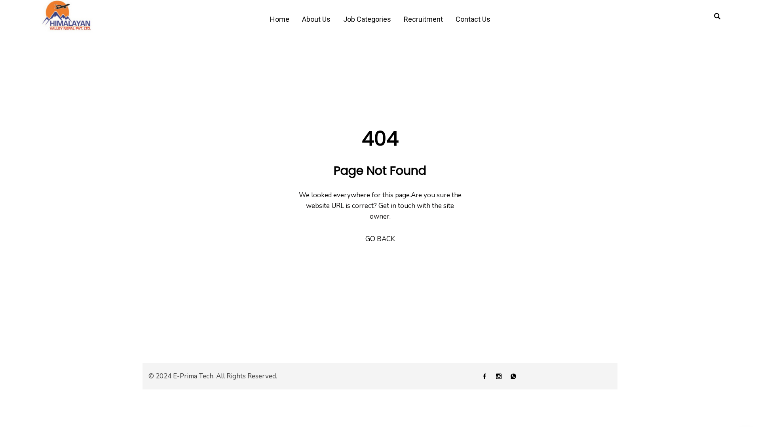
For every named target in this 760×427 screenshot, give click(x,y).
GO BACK (380, 239)
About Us (316, 19)
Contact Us (473, 19)
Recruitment (423, 19)
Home (279, 19)
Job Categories (367, 19)
